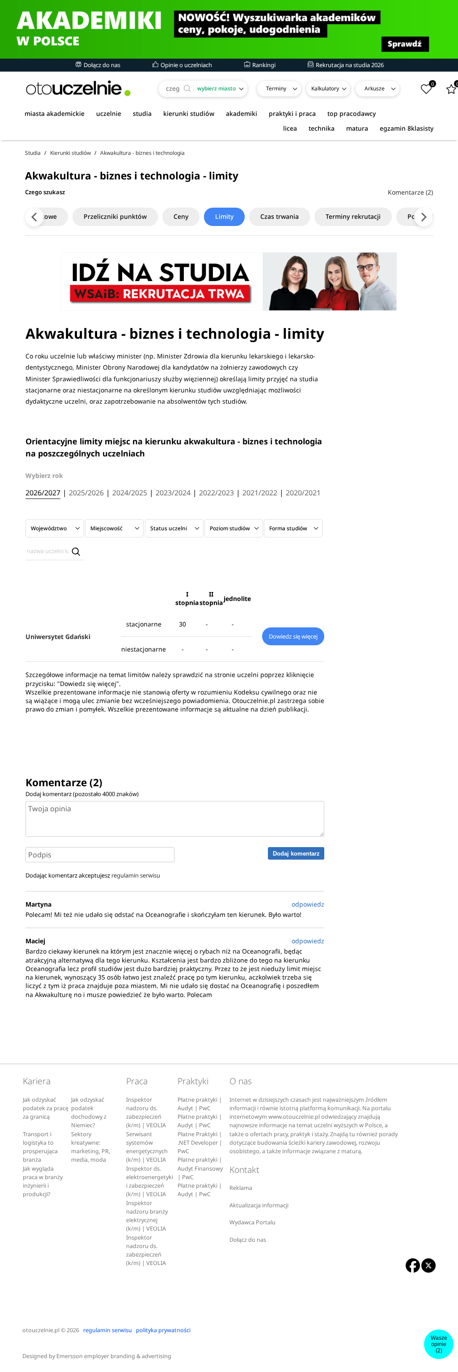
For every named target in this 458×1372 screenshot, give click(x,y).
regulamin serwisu (135, 875)
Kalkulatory (325, 88)
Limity (224, 216)
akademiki (241, 113)
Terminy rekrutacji (353, 216)
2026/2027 (42, 493)
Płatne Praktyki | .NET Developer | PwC (200, 1142)
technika (322, 128)
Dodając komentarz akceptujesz (92, 875)
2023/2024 (173, 493)
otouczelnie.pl (40, 1330)
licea (290, 128)
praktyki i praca (292, 113)
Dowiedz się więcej (293, 636)
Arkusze (375, 88)
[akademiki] (229, 29)
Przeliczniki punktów (115, 216)
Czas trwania (279, 216)
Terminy (276, 88)
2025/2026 (86, 493)
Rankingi (263, 65)
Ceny (181, 216)
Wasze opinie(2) (439, 1344)
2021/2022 (259, 493)
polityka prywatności (163, 1330)
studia (142, 113)
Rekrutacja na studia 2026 (349, 65)
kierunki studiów (188, 113)
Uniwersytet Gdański (57, 636)
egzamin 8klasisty (406, 128)
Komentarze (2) (410, 192)
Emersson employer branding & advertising (113, 1356)
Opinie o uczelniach (185, 65)
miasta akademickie (55, 113)
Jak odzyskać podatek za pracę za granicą (45, 1108)
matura (357, 128)
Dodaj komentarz (296, 853)
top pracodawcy (351, 113)
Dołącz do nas (101, 65)
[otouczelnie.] (78, 88)
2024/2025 (129, 493)
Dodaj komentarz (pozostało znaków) (82, 794)
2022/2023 (216, 493)
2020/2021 (303, 493)
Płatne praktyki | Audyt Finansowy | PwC (200, 1168)
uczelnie (108, 113)
